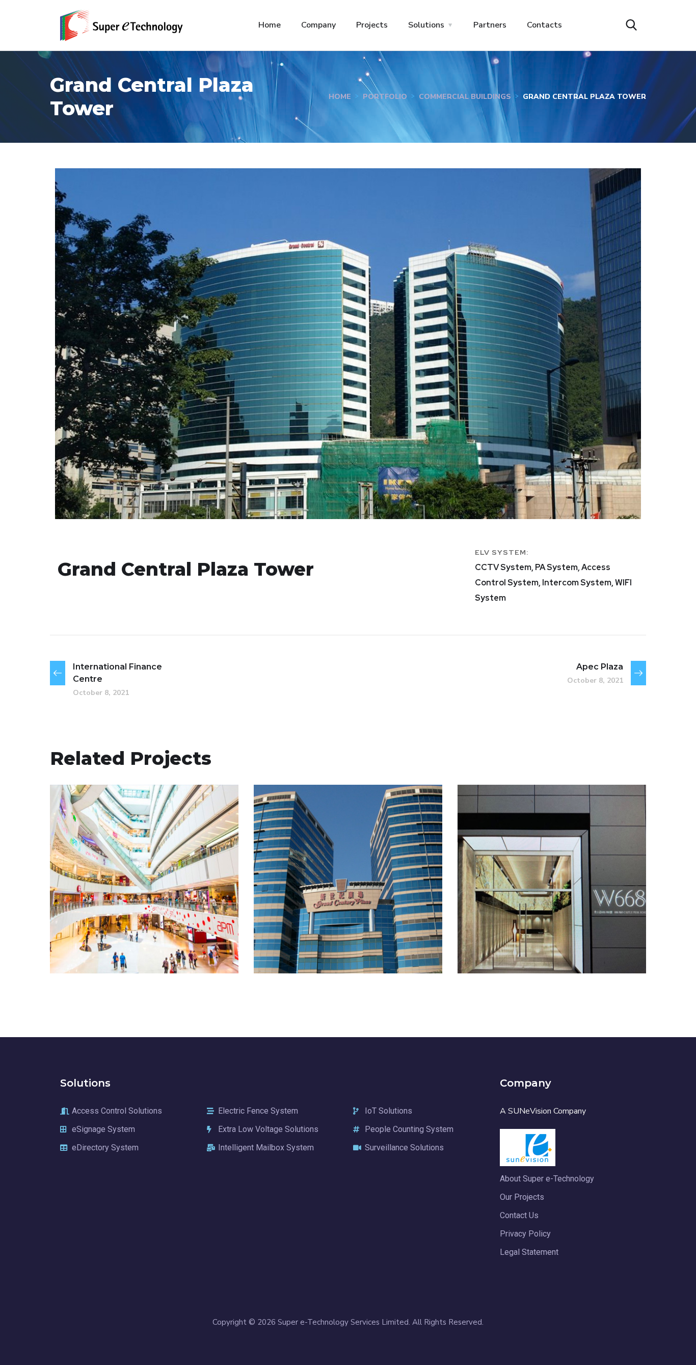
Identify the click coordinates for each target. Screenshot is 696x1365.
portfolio (385, 96)
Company (318, 25)
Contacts (544, 25)
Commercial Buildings (465, 96)
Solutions (426, 25)
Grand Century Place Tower (342, 926)
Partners (489, 25)
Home (269, 25)
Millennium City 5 (126, 933)
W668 (496, 933)
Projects (372, 25)
